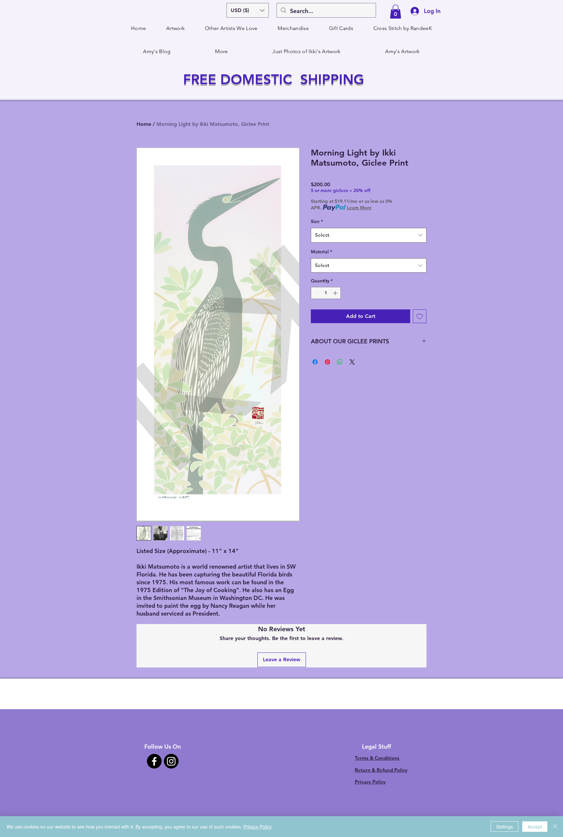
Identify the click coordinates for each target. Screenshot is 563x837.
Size (317, 221)
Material (321, 252)
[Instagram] (171, 761)
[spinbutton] (326, 293)
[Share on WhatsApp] (340, 362)
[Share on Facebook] (315, 362)
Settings (504, 826)
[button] (247, 10)
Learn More (359, 208)
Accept (535, 826)
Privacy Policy (370, 782)
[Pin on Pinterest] (327, 362)
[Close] (555, 826)
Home (144, 124)
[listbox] (247, 10)
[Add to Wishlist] (419, 316)
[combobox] (368, 235)
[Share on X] (352, 362)
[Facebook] (154, 761)
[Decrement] (316, 293)
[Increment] (336, 293)
